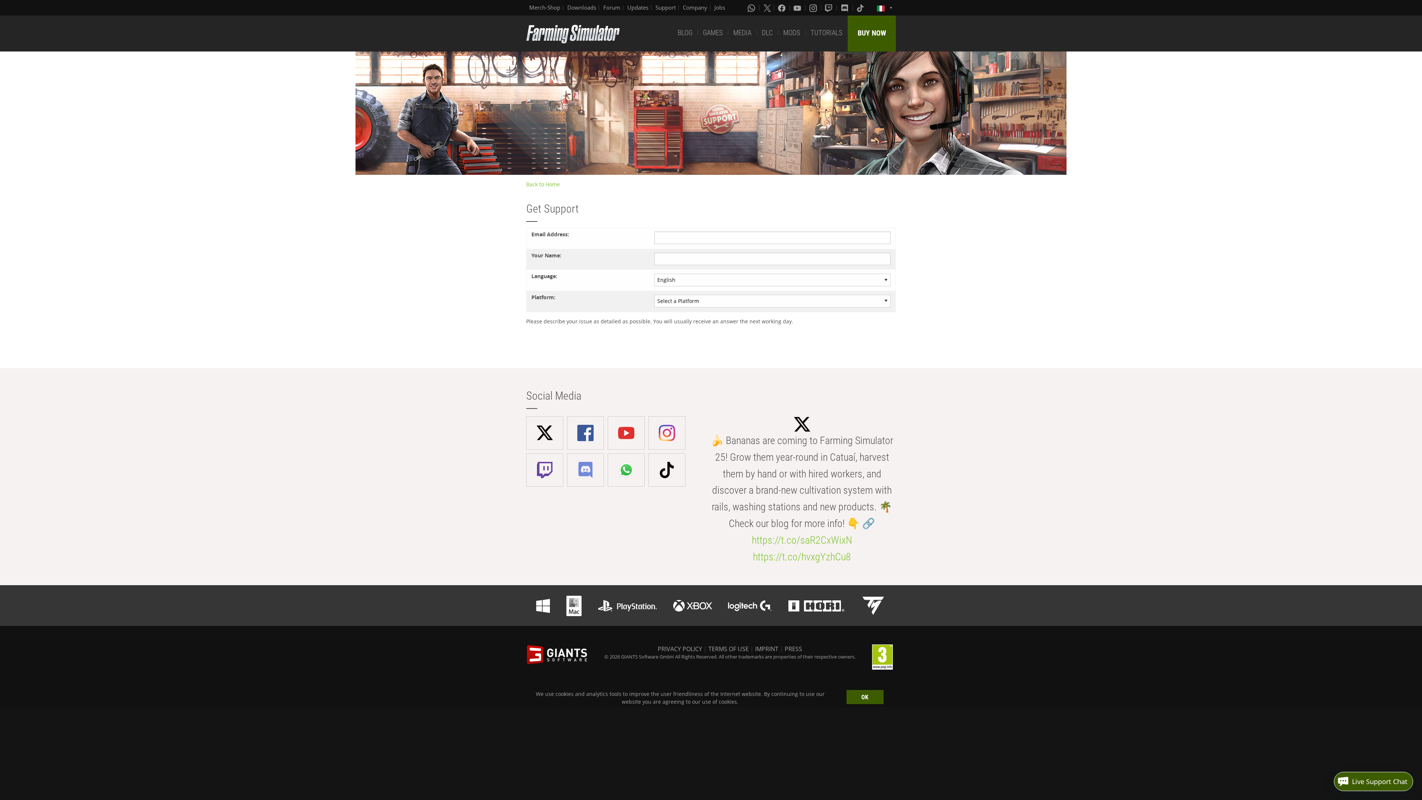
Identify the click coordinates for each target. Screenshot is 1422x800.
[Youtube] (798, 8)
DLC (767, 33)
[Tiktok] (861, 8)
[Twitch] (829, 8)
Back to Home (543, 184)
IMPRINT (766, 649)
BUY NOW (872, 33)
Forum (611, 7)
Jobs (719, 7)
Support (665, 7)
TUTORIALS (826, 33)
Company (695, 7)
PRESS (793, 649)
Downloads (581, 7)
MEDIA (742, 33)
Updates (637, 7)
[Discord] (845, 8)
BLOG (685, 33)
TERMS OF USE (728, 649)
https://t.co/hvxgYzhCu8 (802, 557)
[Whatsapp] (752, 8)
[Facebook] (782, 8)
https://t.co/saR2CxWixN (802, 540)
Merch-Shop (544, 7)
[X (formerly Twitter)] (767, 8)
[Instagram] (814, 8)
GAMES (713, 33)
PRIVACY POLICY (680, 649)
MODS (791, 33)
